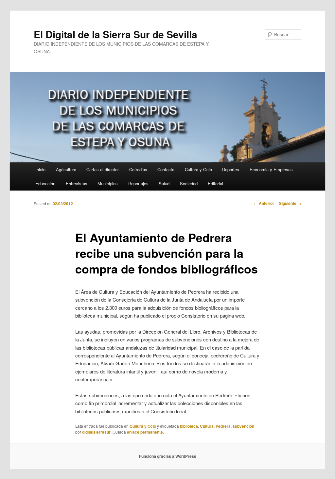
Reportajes (138, 183)
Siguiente (290, 203)
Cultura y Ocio (198, 169)
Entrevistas (76, 183)
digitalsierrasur (96, 432)
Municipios (107, 183)
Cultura (207, 426)
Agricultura (66, 169)
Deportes (230, 169)
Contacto (165, 169)
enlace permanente (145, 432)
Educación (45, 183)
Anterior (264, 203)
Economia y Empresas (271, 169)
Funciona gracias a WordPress (167, 456)
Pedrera (223, 426)
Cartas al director (102, 169)
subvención (243, 426)
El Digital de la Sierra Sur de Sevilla (115, 34)
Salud (164, 183)
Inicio (40, 169)
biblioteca (189, 426)
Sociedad (189, 183)
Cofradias (138, 169)
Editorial (215, 183)
